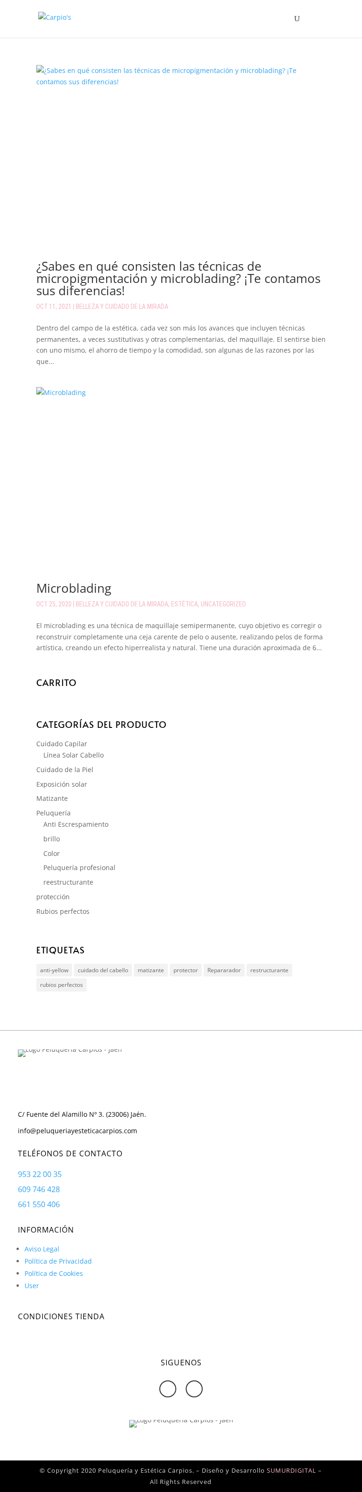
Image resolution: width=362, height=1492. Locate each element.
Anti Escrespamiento (75, 824)
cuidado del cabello (103, 970)
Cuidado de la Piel (64, 769)
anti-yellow (54, 970)
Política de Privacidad (58, 1261)
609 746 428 (39, 1189)
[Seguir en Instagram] (194, 1388)
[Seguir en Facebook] (167, 1388)
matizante (151, 970)
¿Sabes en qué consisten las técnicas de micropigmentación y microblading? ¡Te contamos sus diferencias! (178, 278)
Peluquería (53, 812)
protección (53, 896)
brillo (51, 838)
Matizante (52, 798)
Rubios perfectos (63, 911)
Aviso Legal (42, 1248)
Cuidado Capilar (61, 743)
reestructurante (68, 882)
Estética (184, 604)
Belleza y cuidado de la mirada (122, 306)
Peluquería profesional (79, 867)
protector (185, 970)
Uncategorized (223, 604)
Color (51, 853)
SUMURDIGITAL (291, 1470)
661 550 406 (39, 1204)
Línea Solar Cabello (73, 754)
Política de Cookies (54, 1273)
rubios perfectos (61, 985)
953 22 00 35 (40, 1174)
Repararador (224, 970)
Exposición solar (61, 784)
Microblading (73, 588)
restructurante (269, 970)
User (32, 1285)
